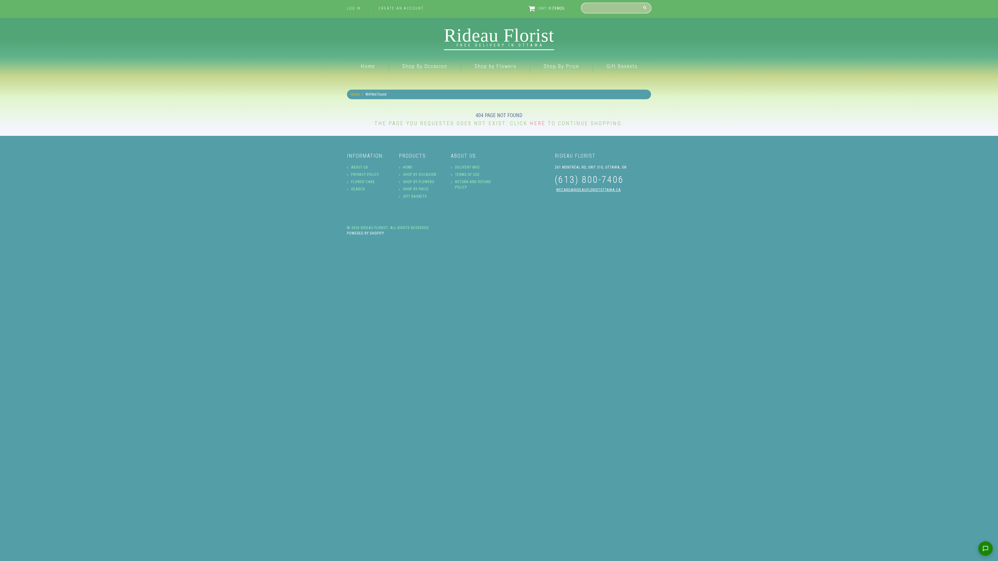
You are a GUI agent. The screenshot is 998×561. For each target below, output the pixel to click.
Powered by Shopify (365, 233)
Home (368, 66)
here (538, 123)
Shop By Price (561, 66)
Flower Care (363, 182)
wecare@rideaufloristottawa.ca (588, 190)
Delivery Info (467, 167)
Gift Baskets (622, 66)
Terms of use (467, 174)
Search (358, 189)
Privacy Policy (365, 174)
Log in (354, 8)
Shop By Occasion (424, 66)
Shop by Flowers (495, 66)
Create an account (401, 8)
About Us (359, 167)
